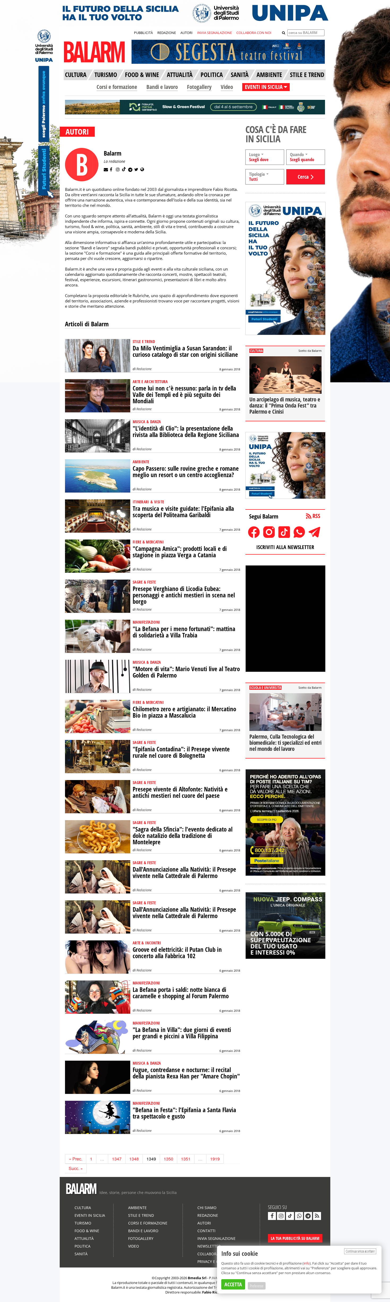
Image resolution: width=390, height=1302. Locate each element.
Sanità (81, 1253)
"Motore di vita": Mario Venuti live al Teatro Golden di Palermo (186, 672)
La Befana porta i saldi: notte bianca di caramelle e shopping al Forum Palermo (181, 993)
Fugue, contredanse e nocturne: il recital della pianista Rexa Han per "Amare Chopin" (186, 1073)
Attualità (84, 1238)
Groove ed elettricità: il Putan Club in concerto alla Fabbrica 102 (177, 952)
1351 (185, 1159)
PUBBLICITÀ (143, 32)
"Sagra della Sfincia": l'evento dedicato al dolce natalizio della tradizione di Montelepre (182, 835)
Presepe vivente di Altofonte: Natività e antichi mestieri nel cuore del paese (180, 792)
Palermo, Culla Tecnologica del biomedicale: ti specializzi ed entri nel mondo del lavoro (285, 742)
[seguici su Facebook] (272, 1216)
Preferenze (256, 1285)
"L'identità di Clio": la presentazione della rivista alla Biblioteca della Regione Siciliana (186, 431)
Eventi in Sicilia (90, 1215)
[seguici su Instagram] (281, 1216)
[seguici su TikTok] (290, 1216)
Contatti (206, 1230)
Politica (82, 1246)
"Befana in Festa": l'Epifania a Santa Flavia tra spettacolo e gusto (184, 1113)
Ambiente (137, 1207)
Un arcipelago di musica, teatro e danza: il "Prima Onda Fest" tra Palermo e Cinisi (284, 405)
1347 (117, 1159)
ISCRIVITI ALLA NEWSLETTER (285, 547)
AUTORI (186, 32)
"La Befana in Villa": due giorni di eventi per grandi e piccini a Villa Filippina (182, 1033)
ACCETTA (233, 1284)
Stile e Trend (141, 1215)
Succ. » (76, 1168)
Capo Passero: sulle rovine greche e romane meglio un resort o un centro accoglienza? (186, 471)
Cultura (83, 1207)
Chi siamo (206, 1207)
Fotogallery (199, 87)
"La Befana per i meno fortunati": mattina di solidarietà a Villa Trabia (184, 632)
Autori (204, 1223)
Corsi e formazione (117, 87)
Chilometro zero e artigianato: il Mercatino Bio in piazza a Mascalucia (184, 712)
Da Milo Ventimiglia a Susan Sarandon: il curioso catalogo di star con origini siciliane (185, 351)
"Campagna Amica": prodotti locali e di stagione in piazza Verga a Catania (180, 552)
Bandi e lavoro (162, 87)
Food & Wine (87, 1230)
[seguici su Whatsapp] (299, 1216)
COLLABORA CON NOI (253, 32)
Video (227, 87)
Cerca (303, 176)
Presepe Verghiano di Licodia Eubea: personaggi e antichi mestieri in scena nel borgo (184, 595)
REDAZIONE (166, 32)
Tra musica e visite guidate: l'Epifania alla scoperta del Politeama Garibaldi (183, 511)
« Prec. (75, 1159)
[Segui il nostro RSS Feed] (317, 1216)
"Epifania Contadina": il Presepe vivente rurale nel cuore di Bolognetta (181, 752)
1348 (134, 1159)
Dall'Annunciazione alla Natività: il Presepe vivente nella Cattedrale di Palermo (184, 872)
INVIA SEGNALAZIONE (214, 32)
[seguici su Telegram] (308, 1216)
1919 (215, 1159)
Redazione (143, 368)
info (307, 1263)
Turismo (83, 1223)
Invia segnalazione (216, 1238)
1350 (168, 1159)
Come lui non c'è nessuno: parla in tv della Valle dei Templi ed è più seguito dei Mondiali (184, 394)
